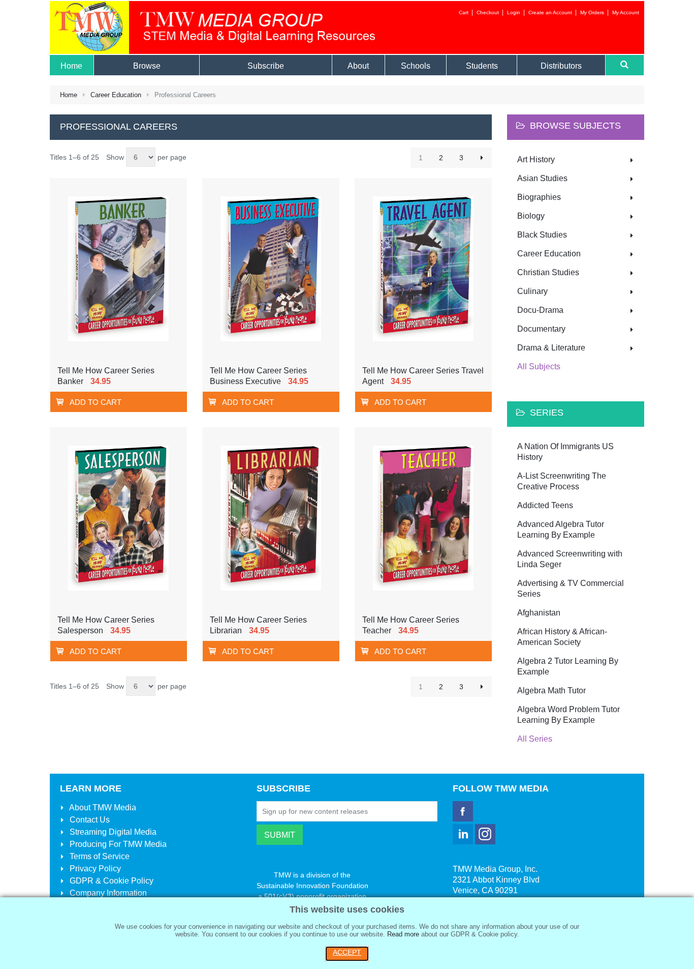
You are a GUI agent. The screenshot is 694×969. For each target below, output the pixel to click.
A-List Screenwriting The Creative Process (561, 481)
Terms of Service (99, 856)
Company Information (107, 893)
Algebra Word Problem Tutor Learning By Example (568, 714)
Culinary (532, 291)
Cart (463, 12)
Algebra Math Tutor (551, 690)
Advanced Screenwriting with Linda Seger (569, 559)
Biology (531, 216)
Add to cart (95, 402)
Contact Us (89, 819)
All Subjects (538, 366)
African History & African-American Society (562, 637)
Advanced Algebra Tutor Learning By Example (560, 529)
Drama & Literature (551, 347)
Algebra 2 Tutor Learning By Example (567, 666)
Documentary (541, 329)
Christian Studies (548, 272)
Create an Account (550, 12)
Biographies (539, 197)
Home (68, 95)
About (102, 807)
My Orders (592, 12)
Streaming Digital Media (112, 832)
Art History (536, 159)
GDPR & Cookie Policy (110, 880)
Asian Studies (542, 178)
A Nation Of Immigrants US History (565, 451)
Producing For (117, 844)
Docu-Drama (540, 310)
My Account (625, 12)
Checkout (488, 12)
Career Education (115, 95)
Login (513, 12)
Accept (347, 952)
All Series (534, 739)
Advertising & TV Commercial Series (570, 588)
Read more (403, 934)
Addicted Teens (545, 505)
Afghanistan (538, 612)
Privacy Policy (94, 868)
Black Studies (542, 234)
